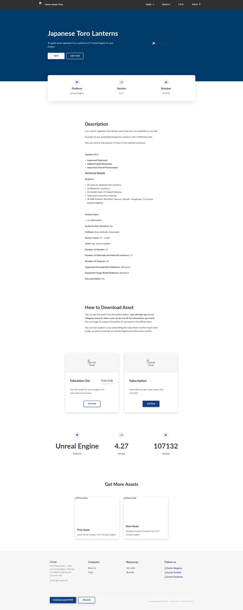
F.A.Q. (90, 572)
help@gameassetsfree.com (158, 601)
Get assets (130, 568)
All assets (130, 572)
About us (92, 568)
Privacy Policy (174, 601)
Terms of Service (187, 601)
